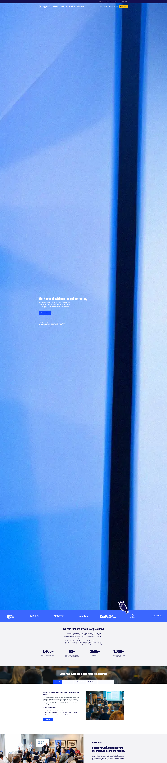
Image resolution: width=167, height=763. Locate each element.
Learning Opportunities (80, 682)
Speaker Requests (92, 682)
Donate (115, 1)
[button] (103, 6)
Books (100, 682)
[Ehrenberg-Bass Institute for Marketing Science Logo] (44, 6)
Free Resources (109, 682)
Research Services (67, 682)
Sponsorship (57, 682)
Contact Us (108, 1)
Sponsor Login (123, 1)
